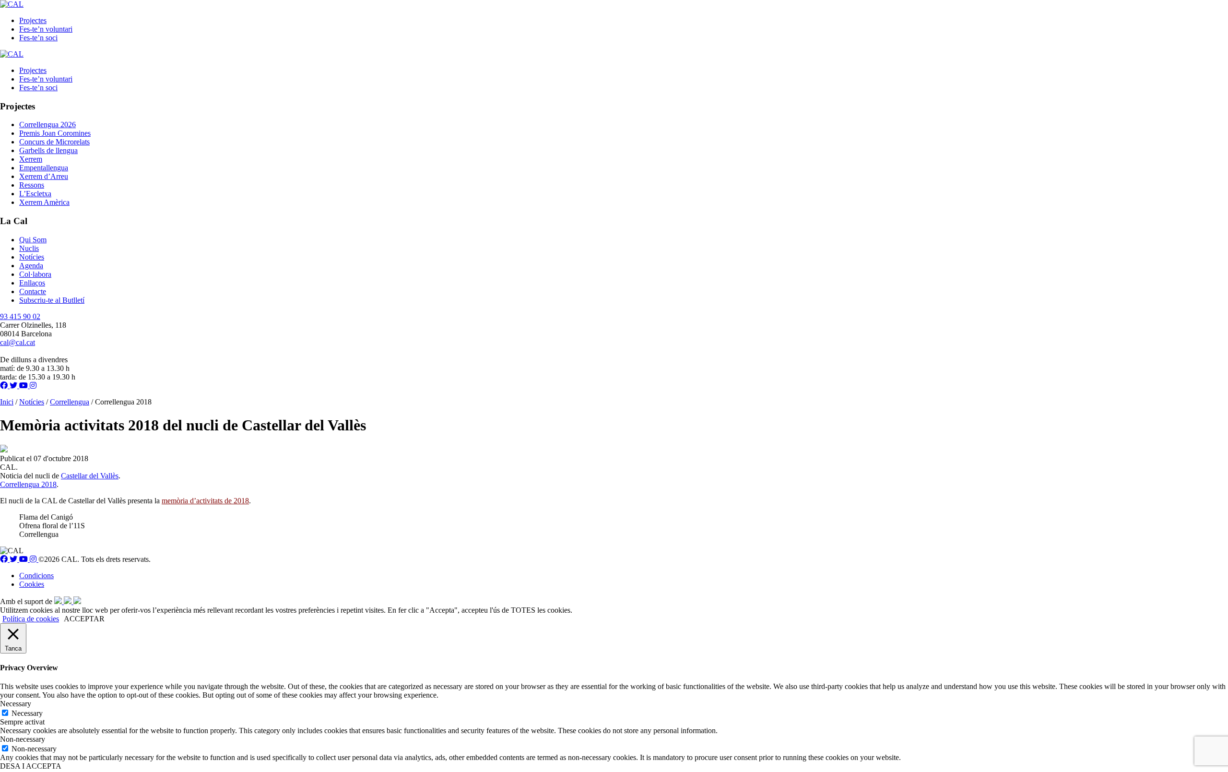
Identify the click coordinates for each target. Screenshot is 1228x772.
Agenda (31, 265)
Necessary (27, 713)
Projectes (33, 20)
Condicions (36, 575)
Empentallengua (43, 168)
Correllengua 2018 (28, 484)
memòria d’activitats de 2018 (205, 501)
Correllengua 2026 (47, 124)
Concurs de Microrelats (54, 142)
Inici (6, 402)
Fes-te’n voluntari (45, 29)
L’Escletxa (35, 194)
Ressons (31, 185)
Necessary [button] (15, 704)
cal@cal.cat (17, 342)
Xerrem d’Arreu (43, 176)
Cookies (31, 584)
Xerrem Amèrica (44, 202)
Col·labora (35, 274)
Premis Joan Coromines (55, 133)
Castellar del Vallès (89, 476)
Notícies (31, 257)
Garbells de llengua (48, 150)
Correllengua (69, 402)
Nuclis (29, 248)
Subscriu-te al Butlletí (51, 300)
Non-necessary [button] (22, 739)
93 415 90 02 (20, 316)
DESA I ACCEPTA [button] (30, 766)
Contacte (32, 291)
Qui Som (33, 240)
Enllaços (32, 283)
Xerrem (30, 159)
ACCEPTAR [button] (84, 619)
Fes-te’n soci (38, 38)
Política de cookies (30, 619)
